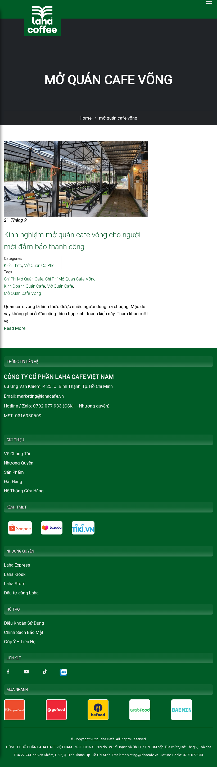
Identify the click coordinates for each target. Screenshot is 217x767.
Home (86, 118)
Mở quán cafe (60, 286)
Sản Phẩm (14, 472)
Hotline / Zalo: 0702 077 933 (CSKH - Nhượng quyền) (57, 406)
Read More (14, 328)
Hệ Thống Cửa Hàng (24, 490)
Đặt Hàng (13, 481)
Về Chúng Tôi (17, 453)
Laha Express (17, 565)
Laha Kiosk (14, 574)
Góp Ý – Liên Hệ (19, 641)
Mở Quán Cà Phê (39, 265)
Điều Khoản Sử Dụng (24, 623)
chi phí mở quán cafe (23, 279)
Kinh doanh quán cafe (24, 286)
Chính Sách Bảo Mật (23, 632)
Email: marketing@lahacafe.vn (34, 396)
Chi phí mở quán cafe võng (70, 279)
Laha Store (14, 583)
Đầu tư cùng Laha (21, 592)
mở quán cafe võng (22, 293)
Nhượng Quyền (18, 463)
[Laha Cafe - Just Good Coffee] (42, 19)
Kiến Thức (13, 265)
